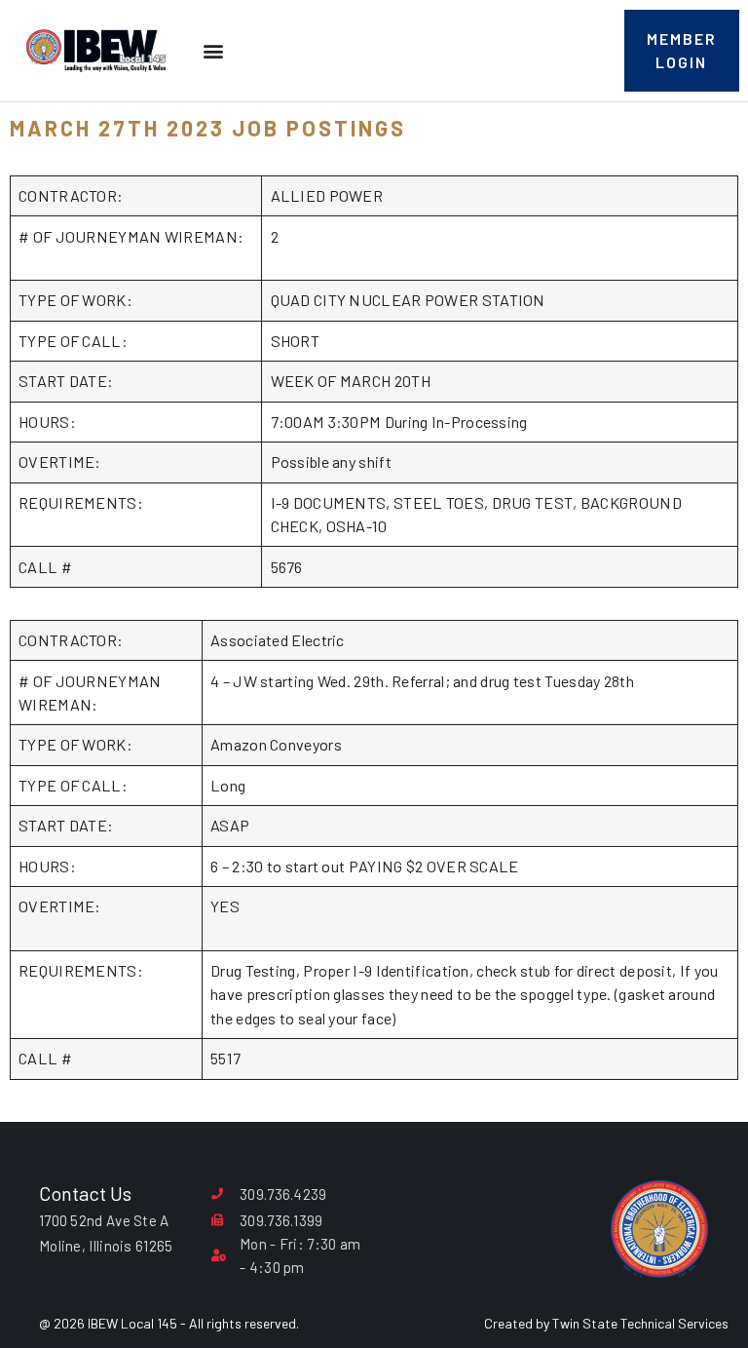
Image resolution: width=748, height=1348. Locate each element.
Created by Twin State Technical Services (606, 1323)
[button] (213, 51)
